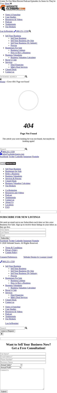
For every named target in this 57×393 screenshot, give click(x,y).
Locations (9, 205)
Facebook (4, 156)
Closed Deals (10, 69)
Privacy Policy (11, 250)
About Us (9, 202)
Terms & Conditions (13, 248)
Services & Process (13, 178)
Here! (7, 3)
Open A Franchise (12, 15)
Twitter (12, 156)
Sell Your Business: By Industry (24, 43)
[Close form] (1, 333)
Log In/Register (6, 31)
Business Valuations (13, 55)
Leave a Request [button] (7, 331)
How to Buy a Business (20, 52)
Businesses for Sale (13, 171)
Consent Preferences (8, 257)
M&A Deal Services (19, 67)
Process (14, 45)
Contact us (9, 72)
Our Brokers (10, 27)
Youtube (35, 156)
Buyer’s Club (11, 60)
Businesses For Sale (13, 48)
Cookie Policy (11, 252)
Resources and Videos (14, 193)
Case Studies (10, 17)
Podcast (8, 22)
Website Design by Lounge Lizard (37, 257)
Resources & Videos (13, 19)
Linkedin (19, 156)
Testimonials (10, 24)
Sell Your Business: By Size (22, 40)
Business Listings (18, 50)
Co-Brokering (11, 190)
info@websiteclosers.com (13, 154)
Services (8, 62)
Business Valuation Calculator (23, 57)
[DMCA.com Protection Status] (8, 164)
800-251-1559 (22, 31)
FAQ (7, 207)
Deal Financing (17, 65)
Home (2, 82)
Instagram (27, 156)
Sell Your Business (13, 36)
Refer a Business (12, 174)
